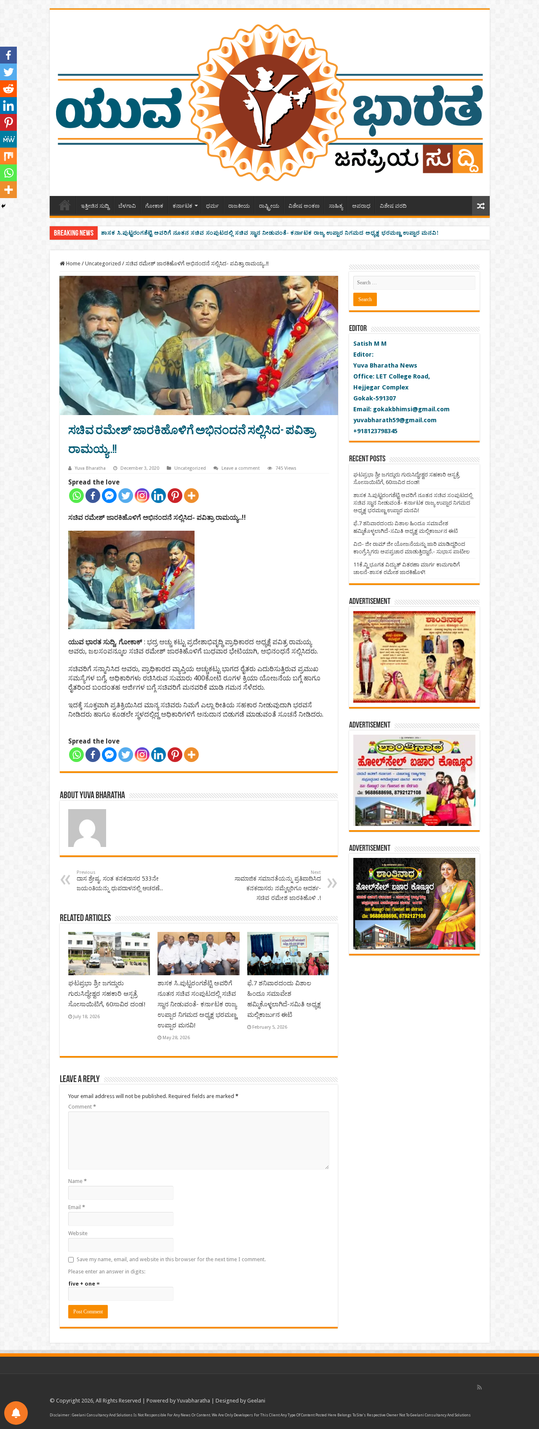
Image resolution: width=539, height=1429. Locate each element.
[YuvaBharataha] (269, 101)
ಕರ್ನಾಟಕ (182, 206)
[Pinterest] (175, 495)
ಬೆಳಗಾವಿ (127, 206)
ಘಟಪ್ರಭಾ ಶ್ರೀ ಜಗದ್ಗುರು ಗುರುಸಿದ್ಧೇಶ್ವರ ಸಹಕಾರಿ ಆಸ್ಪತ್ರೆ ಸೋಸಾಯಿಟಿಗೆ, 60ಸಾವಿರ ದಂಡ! (107, 993)
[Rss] (479, 1387)
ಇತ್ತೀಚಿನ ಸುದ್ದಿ (95, 206)
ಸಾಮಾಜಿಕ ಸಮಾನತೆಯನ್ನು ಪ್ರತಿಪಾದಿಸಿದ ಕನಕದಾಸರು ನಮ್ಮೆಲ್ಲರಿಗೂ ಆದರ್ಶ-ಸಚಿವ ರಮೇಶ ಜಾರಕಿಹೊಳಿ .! (278, 885)
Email (76, 1207)
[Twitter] (125, 495)
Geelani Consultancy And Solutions (102, 1415)
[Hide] (3, 206)
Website (78, 1233)
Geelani (256, 1400)
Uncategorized (103, 263)
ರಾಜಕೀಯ (239, 206)
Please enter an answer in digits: (106, 1271)
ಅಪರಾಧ (361, 206)
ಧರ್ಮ (212, 206)
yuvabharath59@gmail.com (395, 420)
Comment (82, 1107)
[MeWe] (8, 139)
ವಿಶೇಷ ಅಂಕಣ (304, 206)
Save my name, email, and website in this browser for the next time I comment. (171, 1259)
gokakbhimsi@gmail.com (411, 409)
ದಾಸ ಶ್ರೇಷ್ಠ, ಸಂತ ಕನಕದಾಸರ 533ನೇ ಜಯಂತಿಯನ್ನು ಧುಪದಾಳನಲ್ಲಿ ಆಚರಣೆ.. (120, 881)
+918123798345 (375, 431)
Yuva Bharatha (90, 468)
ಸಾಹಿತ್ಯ (336, 206)
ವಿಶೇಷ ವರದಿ (393, 206)
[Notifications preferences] (16, 1413)
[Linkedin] (158, 495)
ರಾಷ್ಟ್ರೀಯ (269, 206)
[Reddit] (8, 88)
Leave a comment (240, 468)
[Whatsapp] (76, 495)
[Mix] (8, 156)
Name (77, 1181)
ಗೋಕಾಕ (154, 206)
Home (65, 205)
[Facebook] (92, 495)
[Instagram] (142, 495)
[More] (191, 495)
